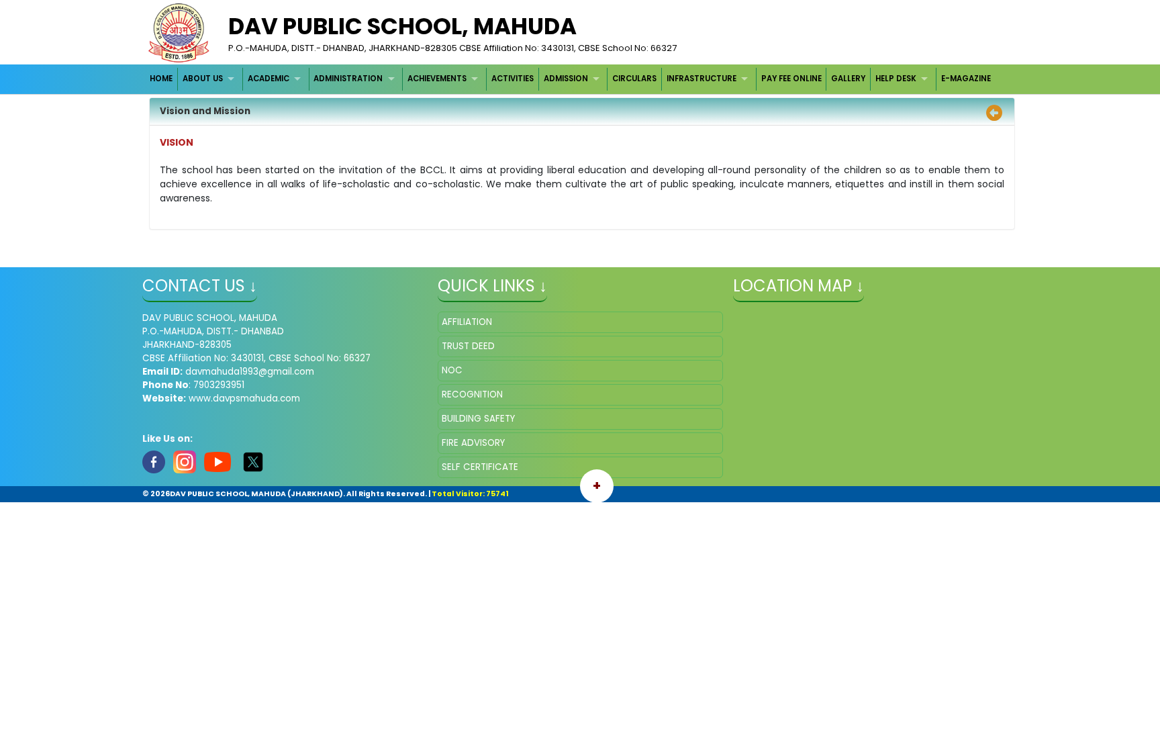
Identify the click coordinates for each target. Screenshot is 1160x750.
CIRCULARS (634, 78)
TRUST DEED (468, 346)
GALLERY (848, 78)
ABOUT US (203, 78)
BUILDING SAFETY (478, 418)
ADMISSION (566, 78)
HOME (161, 78)
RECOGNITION (472, 394)
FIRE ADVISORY (473, 442)
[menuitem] (162, 79)
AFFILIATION (467, 322)
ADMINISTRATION (348, 78)
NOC (452, 370)
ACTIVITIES (512, 78)
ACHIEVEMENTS (437, 78)
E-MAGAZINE (966, 78)
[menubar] (571, 79)
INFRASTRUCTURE (701, 78)
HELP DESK (895, 78)
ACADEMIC (268, 78)
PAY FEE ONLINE (791, 78)
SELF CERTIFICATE (480, 467)
